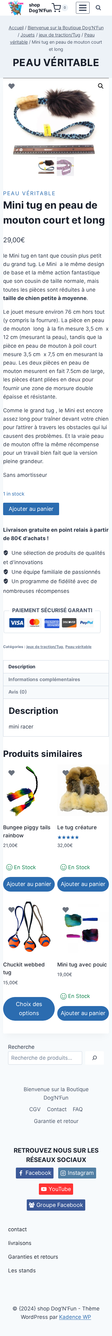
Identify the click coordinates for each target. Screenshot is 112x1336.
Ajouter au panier (31, 509)
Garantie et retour (56, 1121)
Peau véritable (56, 62)
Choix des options (29, 1008)
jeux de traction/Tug (44, 646)
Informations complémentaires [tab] (44, 679)
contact (17, 1229)
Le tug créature (77, 827)
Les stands (22, 1270)
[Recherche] (94, 1058)
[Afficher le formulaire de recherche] (98, 7)
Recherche (21, 1047)
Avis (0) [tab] (17, 692)
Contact (57, 1109)
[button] (100, 86)
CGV (35, 1109)
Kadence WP (75, 1317)
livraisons (19, 1243)
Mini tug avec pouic (82, 964)
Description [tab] (21, 667)
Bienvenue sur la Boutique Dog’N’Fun (56, 1093)
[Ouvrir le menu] (82, 8)
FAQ (78, 1109)
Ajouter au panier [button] (29, 884)
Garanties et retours (33, 1257)
